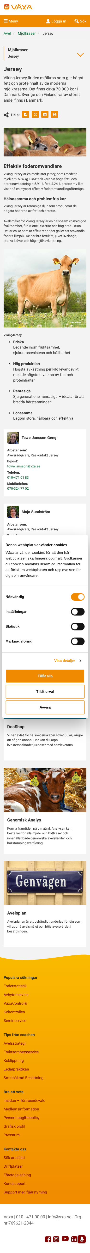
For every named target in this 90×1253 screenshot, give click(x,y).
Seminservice (15, 1020)
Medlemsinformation (21, 1109)
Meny (13, 21)
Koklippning (14, 1060)
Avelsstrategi (14, 1043)
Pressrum (12, 1135)
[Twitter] (35, 114)
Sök (83, 21)
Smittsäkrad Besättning (23, 1078)
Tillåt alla (45, 676)
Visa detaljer (64, 661)
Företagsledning (17, 1175)
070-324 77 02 (18, 489)
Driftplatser (13, 1166)
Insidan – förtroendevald (24, 1100)
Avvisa (45, 707)
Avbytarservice (16, 994)
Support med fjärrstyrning (25, 1192)
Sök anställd (14, 1157)
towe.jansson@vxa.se (23, 466)
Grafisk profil (14, 1126)
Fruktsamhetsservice (21, 1052)
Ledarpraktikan (16, 1069)
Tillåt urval (45, 691)
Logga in (58, 21)
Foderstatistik (15, 986)
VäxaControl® (16, 1003)
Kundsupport (14, 1183)
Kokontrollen (14, 1012)
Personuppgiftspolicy (22, 1117)
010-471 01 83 (18, 478)
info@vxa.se (60, 1216)
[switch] (77, 611)
